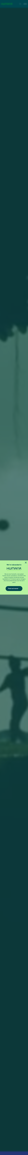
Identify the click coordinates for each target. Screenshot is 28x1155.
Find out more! (13, 588)
